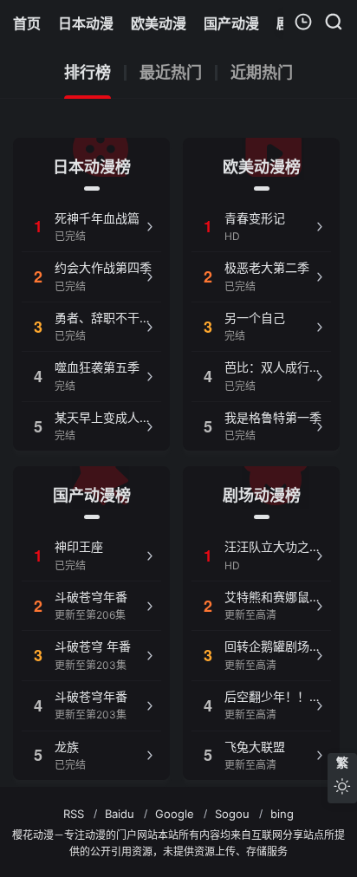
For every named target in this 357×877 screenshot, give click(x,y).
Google (174, 814)
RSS (73, 814)
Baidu (119, 814)
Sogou (232, 814)
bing (282, 814)
